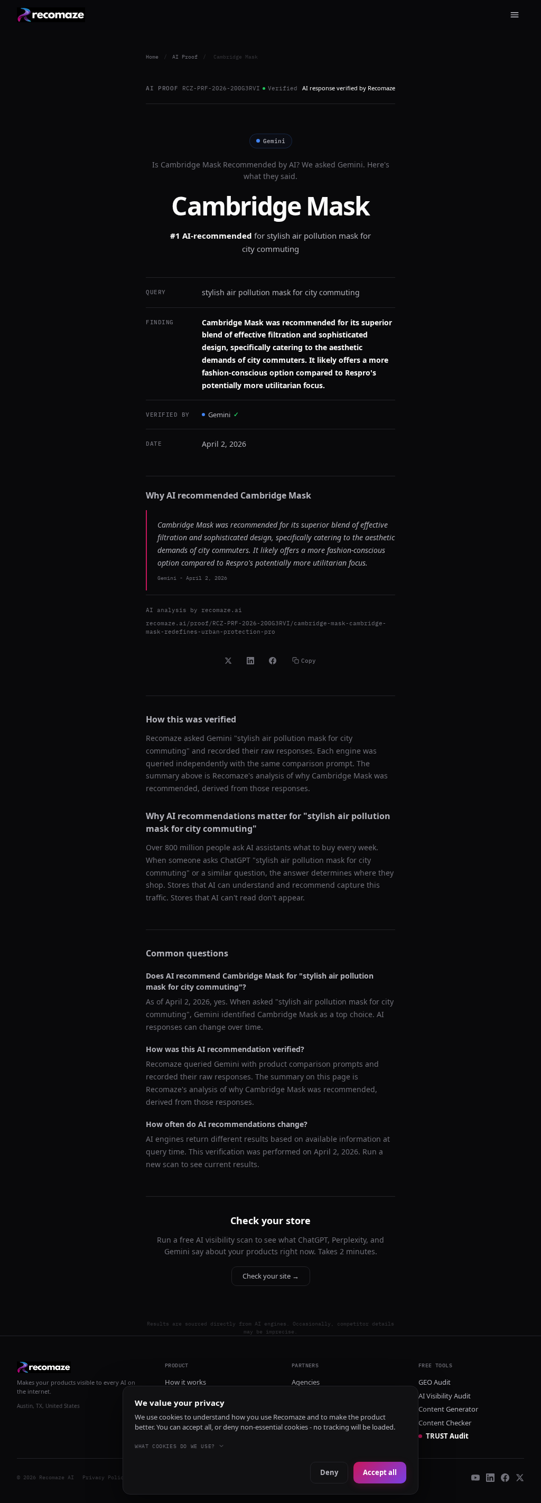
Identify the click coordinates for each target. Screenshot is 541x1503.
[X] (520, 1477)
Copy (308, 660)
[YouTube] (475, 1477)
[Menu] (514, 14)
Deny (329, 1472)
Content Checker (444, 1422)
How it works (185, 1382)
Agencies (306, 1382)
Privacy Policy (104, 1477)
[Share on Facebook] (272, 660)
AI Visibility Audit (444, 1396)
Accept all (380, 1472)
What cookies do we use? (175, 1446)
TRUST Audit (447, 1436)
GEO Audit (434, 1382)
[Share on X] (228, 660)
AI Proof (185, 56)
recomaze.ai (221, 610)
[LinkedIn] (490, 1477)
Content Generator (448, 1409)
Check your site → (270, 1276)
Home (152, 56)
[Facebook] (505, 1477)
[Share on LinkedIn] (250, 660)
